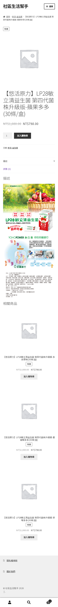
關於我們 (11, 571)
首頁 (8, 16)
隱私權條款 (12, 560)
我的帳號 (9, 602)
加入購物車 (22, 135)
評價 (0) (7, 169)
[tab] (29, 161)
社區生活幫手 (15, 6)
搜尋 (29, 602)
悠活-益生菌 (17, 16)
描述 (5, 161)
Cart (45, 600)
